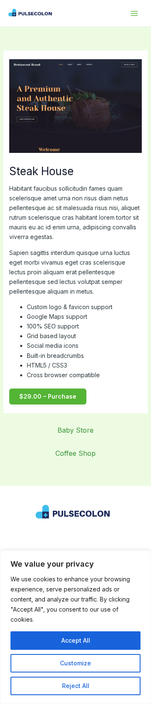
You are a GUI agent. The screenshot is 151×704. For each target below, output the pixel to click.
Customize (75, 663)
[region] (75, 627)
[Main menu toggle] (134, 13)
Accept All (75, 640)
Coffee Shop (75, 453)
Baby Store (75, 430)
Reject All (75, 685)
